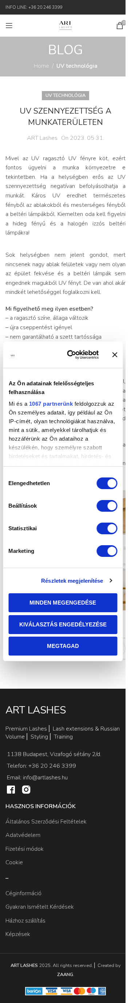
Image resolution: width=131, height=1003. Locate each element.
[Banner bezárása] (114, 354)
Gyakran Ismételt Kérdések (39, 907)
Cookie (14, 862)
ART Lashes (42, 138)
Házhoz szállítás (25, 921)
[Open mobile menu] (9, 25)
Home (41, 66)
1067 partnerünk (51, 404)
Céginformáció (23, 893)
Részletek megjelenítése (72, 581)
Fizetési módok (24, 849)
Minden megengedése (62, 602)
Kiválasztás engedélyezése (63, 624)
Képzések (17, 934)
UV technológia (77, 66)
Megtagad (63, 646)
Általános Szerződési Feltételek (46, 822)
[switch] (106, 506)
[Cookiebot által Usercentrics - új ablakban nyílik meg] (72, 354)
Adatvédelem (22, 835)
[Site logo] (65, 25)
